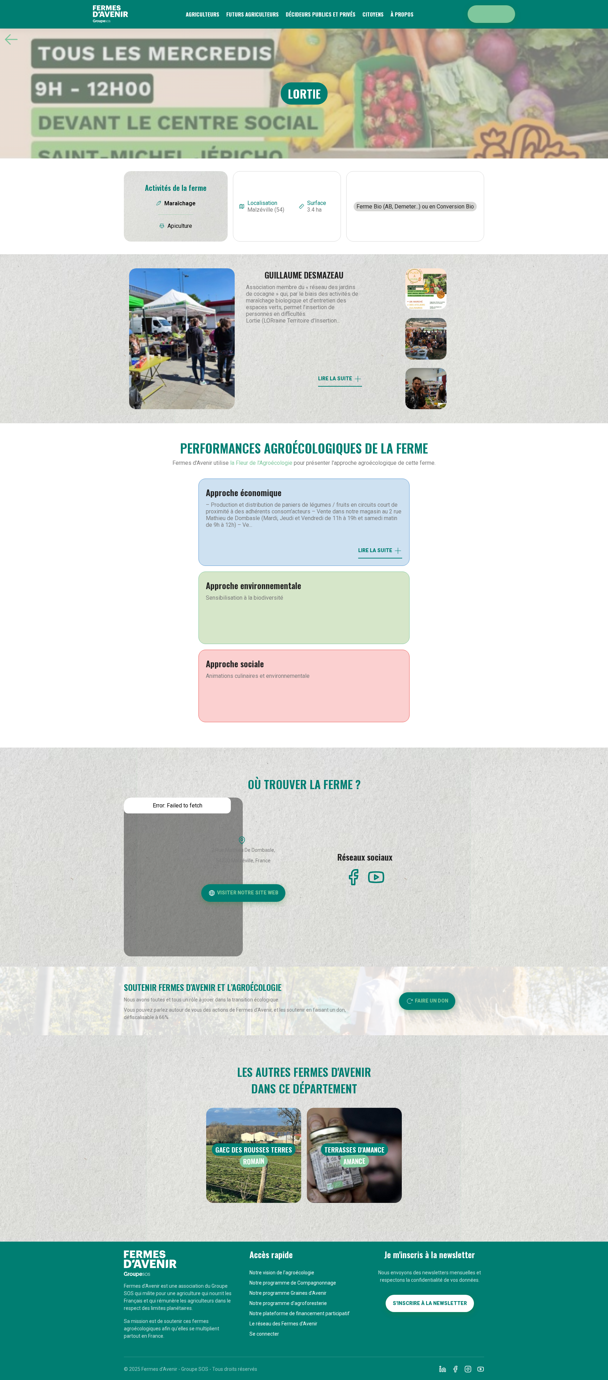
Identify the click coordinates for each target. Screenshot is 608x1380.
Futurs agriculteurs (252, 14)
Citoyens (373, 14)
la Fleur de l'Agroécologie (261, 463)
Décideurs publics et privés (320, 14)
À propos (402, 14)
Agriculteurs (202, 14)
